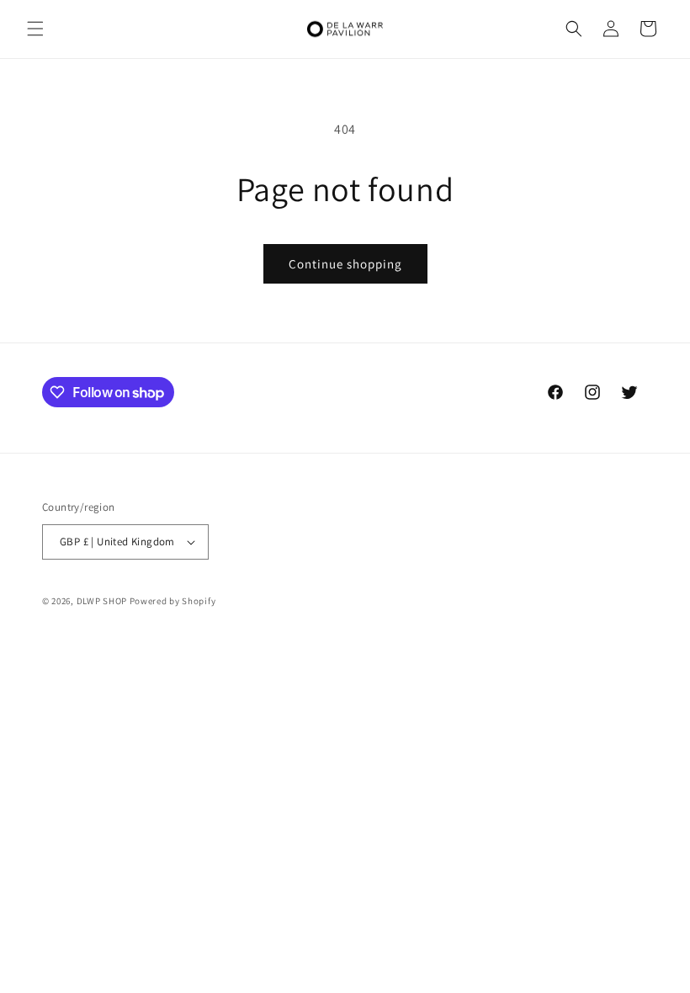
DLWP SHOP (102, 601)
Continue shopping (345, 264)
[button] (35, 28)
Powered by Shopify (173, 601)
